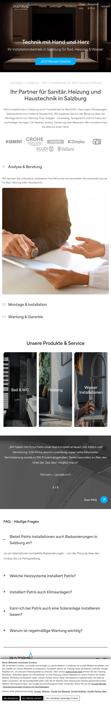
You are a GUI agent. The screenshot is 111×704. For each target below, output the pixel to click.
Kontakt (105, 6)
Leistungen (55, 6)
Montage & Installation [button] (24, 304)
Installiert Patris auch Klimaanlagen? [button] (41, 592)
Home (42, 6)
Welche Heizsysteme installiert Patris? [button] (43, 575)
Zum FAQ (90, 499)
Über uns (82, 6)
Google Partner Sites (97, 691)
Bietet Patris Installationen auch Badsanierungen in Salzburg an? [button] (53, 539)
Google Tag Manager (60, 691)
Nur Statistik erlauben (32, 698)
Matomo (46, 691)
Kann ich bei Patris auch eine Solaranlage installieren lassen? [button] (55, 611)
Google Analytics (78, 691)
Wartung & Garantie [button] (22, 316)
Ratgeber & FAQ (93, 6)
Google (37, 691)
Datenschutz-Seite (74, 671)
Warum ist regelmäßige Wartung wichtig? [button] (46, 630)
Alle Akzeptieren (11, 698)
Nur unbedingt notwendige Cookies (62, 698)
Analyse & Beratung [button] (22, 166)
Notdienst (70, 6)
